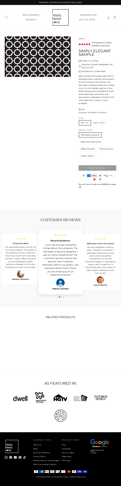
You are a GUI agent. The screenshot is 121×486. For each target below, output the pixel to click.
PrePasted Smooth (90, 135)
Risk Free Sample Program (45, 464)
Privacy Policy (39, 457)
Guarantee (66, 449)
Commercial (88, 15)
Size (81, 118)
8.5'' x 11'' (85, 123)
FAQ (64, 445)
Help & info (87, 20)
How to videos (68, 453)
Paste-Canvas (106, 149)
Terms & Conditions (41, 453)
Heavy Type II (87, 156)
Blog (35, 449)
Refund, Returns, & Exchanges (46, 460)
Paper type (66, 457)
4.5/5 (92, 450)
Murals (31, 20)
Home (81, 39)
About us (37, 445)
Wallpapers (31, 15)
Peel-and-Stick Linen (91, 142)
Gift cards (66, 460)
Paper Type (86, 130)
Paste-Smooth (88, 149)
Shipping (82, 112)
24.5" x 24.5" (99, 123)
